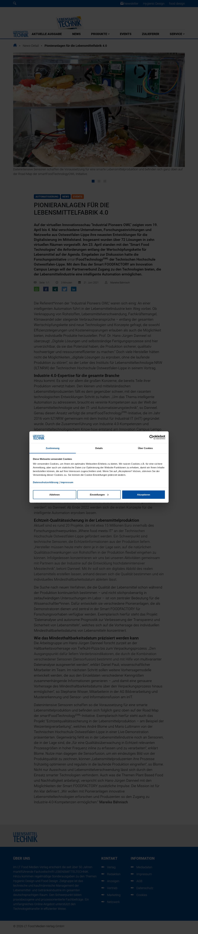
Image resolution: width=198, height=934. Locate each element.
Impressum (66, 482)
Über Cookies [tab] (145, 448)
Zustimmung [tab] (53, 448)
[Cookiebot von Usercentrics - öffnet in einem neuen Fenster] (151, 437)
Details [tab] (99, 448)
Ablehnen (54, 494)
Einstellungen (97, 494)
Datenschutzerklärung (45, 482)
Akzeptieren (143, 494)
